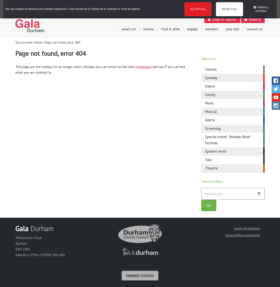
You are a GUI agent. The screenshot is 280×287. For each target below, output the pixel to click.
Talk (208, 159)
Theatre (211, 168)
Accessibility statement (243, 235)
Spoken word (215, 151)
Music (209, 103)
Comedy (211, 77)
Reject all (229, 9)
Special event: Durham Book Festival (227, 139)
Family (210, 94)
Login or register (224, 19)
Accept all (198, 9)
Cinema (211, 69)
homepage (144, 66)
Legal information (247, 228)
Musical (211, 111)
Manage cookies (140, 275)
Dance (210, 86)
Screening (213, 128)
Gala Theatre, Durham (29, 25)
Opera (210, 120)
